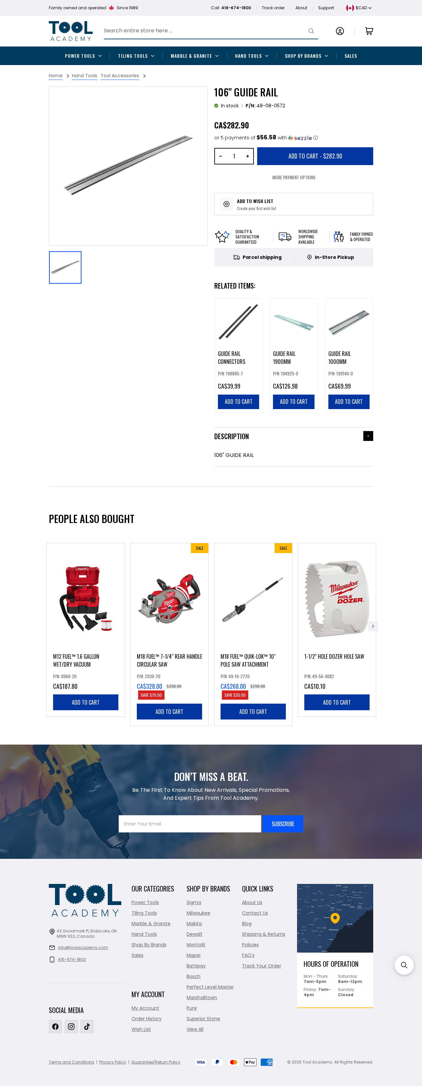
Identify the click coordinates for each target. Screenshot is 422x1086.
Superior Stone (203, 1018)
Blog (247, 923)
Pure (192, 1008)
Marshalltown (202, 997)
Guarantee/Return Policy (155, 1062)
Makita (194, 923)
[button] (266, 137)
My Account (145, 1008)
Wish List (141, 1029)
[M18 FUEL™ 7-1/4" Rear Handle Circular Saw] (169, 634)
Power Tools (80, 55)
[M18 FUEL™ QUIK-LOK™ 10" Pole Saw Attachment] (253, 634)
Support (326, 8)
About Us (252, 902)
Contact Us (255, 913)
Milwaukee (198, 913)
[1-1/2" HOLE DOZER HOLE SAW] (337, 630)
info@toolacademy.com (83, 947)
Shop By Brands (303, 55)
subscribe (283, 824)
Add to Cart (315, 156)
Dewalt (194, 934)
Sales (351, 55)
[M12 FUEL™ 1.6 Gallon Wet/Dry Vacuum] (85, 630)
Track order (273, 8)
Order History (147, 1018)
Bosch (193, 976)
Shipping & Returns (263, 934)
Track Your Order (261, 966)
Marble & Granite (191, 55)
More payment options (294, 177)
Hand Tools (248, 55)
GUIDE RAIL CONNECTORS (231, 358)
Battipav (196, 966)
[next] (373, 626)
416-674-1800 (72, 959)
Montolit (196, 944)
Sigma (194, 902)
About (301, 8)
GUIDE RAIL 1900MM (284, 358)
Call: (231, 8)
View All (195, 1029)
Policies (250, 944)
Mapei (193, 955)
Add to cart (86, 702)
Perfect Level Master (210, 987)
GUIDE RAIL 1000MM (339, 358)
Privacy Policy (112, 1062)
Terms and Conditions (71, 1062)
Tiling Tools (133, 55)
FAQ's (248, 955)
